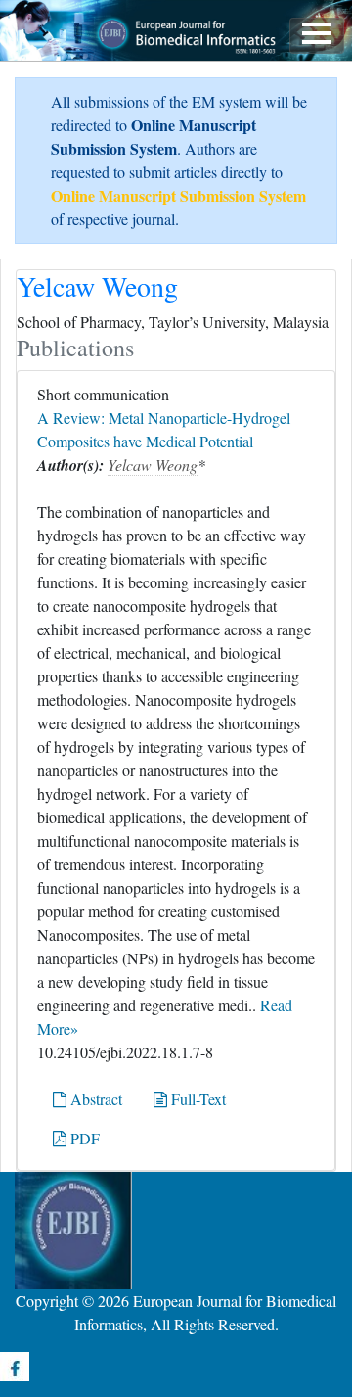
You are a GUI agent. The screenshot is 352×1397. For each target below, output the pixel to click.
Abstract (94, 1099)
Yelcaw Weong (153, 464)
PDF (83, 1138)
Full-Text (196, 1099)
